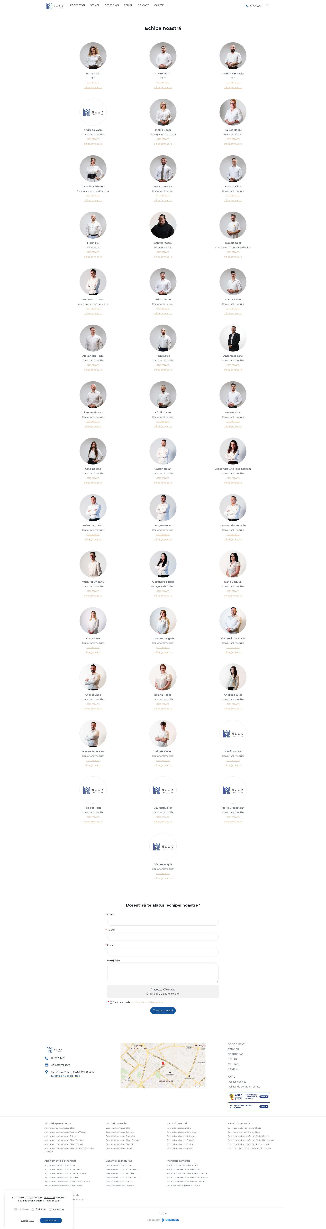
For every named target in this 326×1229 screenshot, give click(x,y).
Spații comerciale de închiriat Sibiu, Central (188, 1177)
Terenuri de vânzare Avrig (179, 1148)
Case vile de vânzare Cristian (119, 1148)
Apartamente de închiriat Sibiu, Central (63, 1169)
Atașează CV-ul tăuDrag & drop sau (163, 991)
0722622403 (92, 82)
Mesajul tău (113, 960)
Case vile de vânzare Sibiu (118, 1128)
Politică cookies (237, 1081)
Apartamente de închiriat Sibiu (59, 1165)
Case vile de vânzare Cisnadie (120, 1144)
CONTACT (143, 5)
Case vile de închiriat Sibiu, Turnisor (123, 1177)
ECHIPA (128, 5)
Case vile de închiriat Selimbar (120, 1173)
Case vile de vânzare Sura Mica (120, 1136)
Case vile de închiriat (119, 1160)
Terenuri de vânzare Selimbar (181, 1136)
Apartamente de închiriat (60, 1160)
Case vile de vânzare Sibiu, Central (122, 1140)
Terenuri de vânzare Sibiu (179, 1128)
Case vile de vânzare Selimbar (120, 1132)
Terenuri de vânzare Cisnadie (181, 1140)
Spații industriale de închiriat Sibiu (183, 1185)
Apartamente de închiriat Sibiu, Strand (63, 1185)
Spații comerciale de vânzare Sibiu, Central (248, 1136)
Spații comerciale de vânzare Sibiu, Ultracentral (251, 1140)
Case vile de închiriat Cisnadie (120, 1185)
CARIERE (159, 5)
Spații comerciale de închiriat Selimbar (185, 1181)
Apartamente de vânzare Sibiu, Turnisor (64, 1140)
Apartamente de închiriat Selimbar (61, 1177)
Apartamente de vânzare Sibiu (59, 1128)
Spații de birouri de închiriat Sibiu (183, 1165)
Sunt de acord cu (138, 1002)
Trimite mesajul (163, 1010)
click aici (174, 993)
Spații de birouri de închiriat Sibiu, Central (187, 1173)
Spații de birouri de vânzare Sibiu (244, 1132)
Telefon (111, 929)
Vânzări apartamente (57, 1123)
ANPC (231, 1076)
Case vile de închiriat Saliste (119, 1181)
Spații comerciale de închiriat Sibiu (183, 1169)
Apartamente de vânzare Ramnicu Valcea (64, 1132)
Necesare (23, 1209)
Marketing (58, 1209)
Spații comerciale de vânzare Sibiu (244, 1128)
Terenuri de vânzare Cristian (180, 1144)
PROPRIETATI (77, 5)
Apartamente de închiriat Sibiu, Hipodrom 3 (65, 1173)
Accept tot (51, 1220)
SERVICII (94, 5)
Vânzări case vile (116, 1123)
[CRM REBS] (170, 1219)
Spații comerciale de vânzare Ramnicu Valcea (250, 1144)
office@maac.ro (93, 87)
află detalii (49, 1197)
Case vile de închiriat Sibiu (118, 1165)
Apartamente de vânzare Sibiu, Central (63, 1144)
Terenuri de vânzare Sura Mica (181, 1132)
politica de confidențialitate (147, 1002)
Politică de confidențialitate (244, 1086)
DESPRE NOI (112, 5)
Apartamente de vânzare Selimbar (61, 1136)
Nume (110, 914)
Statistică (40, 1209)
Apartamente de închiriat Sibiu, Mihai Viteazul (67, 1181)
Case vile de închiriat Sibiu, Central (122, 1169)
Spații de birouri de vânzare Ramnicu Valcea (249, 1148)
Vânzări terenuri (177, 1123)
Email (110, 945)
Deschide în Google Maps (65, 1075)
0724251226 (259, 5)
